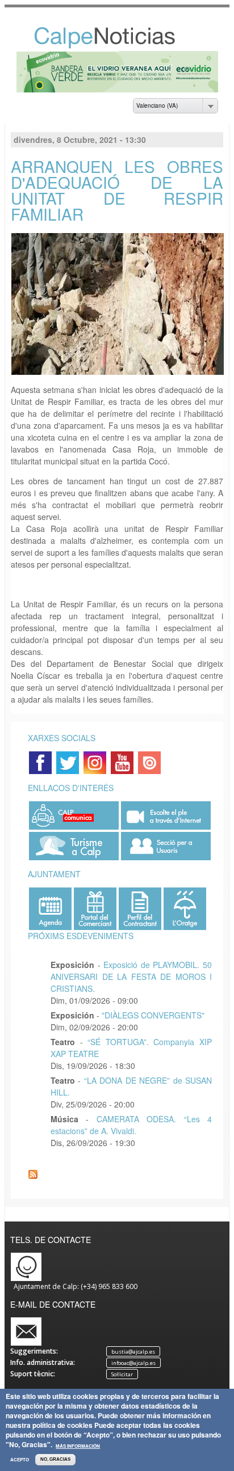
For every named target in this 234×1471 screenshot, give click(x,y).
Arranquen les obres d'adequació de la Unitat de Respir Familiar (117, 190)
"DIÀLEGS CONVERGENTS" (153, 1015)
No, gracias (55, 1459)
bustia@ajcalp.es (133, 1351)
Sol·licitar (122, 1374)
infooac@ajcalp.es (133, 1363)
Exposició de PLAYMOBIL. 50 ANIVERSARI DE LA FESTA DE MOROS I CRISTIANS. (131, 976)
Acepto (19, 1459)
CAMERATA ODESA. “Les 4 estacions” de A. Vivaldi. (131, 1124)
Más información (78, 1446)
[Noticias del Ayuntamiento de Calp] (117, 46)
